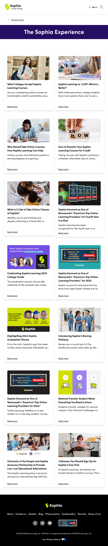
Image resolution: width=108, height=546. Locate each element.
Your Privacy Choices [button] (51, 539)
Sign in (94, 7)
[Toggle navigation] (101, 7)
